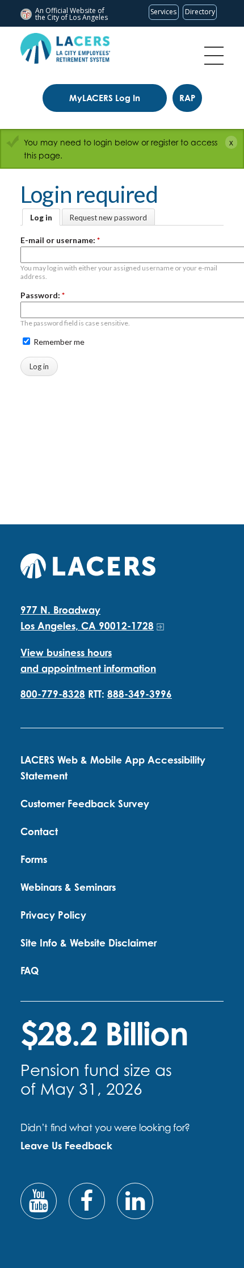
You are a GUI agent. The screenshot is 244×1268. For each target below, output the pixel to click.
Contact (39, 831)
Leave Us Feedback (66, 1146)
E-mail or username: (60, 240)
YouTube (38, 1201)
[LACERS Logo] (65, 48)
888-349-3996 (139, 694)
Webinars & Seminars (68, 887)
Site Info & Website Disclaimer (88, 943)
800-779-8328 (52, 694)
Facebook (87, 1201)
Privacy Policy (53, 915)
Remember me (58, 342)
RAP (187, 98)
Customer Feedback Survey (84, 804)
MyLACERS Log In (104, 98)
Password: (42, 295)
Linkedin (135, 1201)
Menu (214, 55)
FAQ (29, 971)
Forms (33, 859)
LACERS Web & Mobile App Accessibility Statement (112, 768)
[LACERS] (87, 564)
